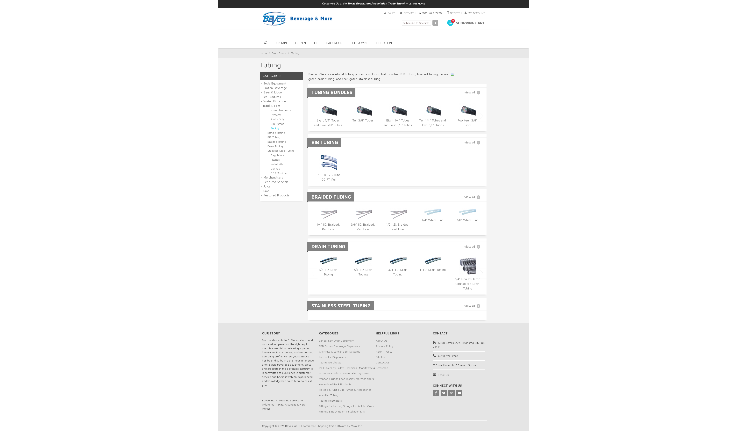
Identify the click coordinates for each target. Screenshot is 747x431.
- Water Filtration (273, 101)
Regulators (277, 155)
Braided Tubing (276, 141)
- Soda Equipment (273, 83)
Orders (454, 13)
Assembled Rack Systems (281, 112)
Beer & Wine (359, 43)
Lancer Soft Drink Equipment (336, 340)
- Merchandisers (272, 177)
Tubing (275, 128)
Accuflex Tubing (328, 395)
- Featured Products (275, 195)
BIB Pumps (277, 123)
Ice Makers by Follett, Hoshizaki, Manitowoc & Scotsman (353, 367)
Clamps (275, 168)
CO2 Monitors (279, 173)
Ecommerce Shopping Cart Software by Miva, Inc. (331, 425)
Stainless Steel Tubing (281, 150)
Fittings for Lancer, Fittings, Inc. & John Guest (347, 406)
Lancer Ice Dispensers (332, 357)
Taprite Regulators (330, 400)
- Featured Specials (274, 182)
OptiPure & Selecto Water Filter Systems (344, 373)
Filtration (384, 43)
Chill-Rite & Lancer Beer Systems (339, 351)
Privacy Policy (384, 346)
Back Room (334, 43)
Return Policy (384, 351)
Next (482, 116)
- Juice (266, 186)
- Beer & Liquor (272, 92)
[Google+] (451, 393)
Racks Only (278, 119)
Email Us (443, 374)
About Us (381, 340)
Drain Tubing (275, 146)
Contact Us (382, 362)
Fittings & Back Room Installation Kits (342, 411)
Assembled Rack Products (335, 384)
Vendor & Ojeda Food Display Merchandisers (346, 378)
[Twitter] (444, 393)
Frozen (300, 43)
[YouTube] (459, 393)
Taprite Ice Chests (330, 362)
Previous (313, 116)
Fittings (275, 159)
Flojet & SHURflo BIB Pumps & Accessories (345, 389)
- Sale (265, 191)
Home (263, 53)
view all (469, 92)
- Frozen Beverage (274, 88)
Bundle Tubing (276, 132)
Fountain (280, 43)
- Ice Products (271, 97)
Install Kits (277, 164)
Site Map (381, 357)
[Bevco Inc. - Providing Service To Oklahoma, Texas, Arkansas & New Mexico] (298, 18)
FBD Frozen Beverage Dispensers (339, 346)
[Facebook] (436, 393)
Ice (316, 43)
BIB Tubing (274, 137)
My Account (476, 13)
